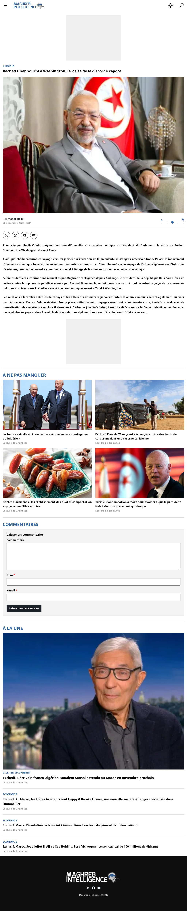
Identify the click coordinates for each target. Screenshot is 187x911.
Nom (11, 575)
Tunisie (8, 66)
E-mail (12, 590)
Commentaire (16, 540)
